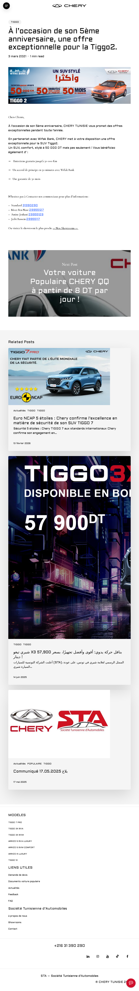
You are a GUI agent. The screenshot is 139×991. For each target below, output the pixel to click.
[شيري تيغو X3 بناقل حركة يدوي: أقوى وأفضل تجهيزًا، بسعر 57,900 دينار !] (69, 570)
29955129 (35, 214)
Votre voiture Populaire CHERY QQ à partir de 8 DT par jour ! (69, 283)
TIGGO (15, 22)
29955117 (33, 219)
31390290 (30, 205)
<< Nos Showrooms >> (65, 228)
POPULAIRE (34, 764)
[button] (6, 5)
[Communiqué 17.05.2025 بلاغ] (69, 740)
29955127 (36, 210)
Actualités (19, 411)
